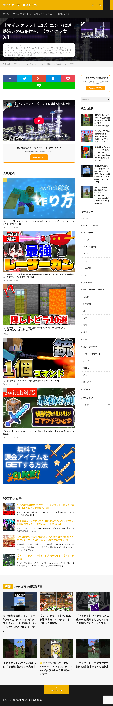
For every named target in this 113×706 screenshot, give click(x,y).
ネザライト (54, 48)
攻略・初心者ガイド (92, 354)
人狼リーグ (88, 282)
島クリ (39, 52)
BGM (85, 218)
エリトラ (30, 48)
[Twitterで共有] (24, 78)
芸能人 (86, 368)
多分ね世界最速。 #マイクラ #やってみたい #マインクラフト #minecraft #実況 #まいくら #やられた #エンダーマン (102, 174)
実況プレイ (27, 52)
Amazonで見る (39, 157)
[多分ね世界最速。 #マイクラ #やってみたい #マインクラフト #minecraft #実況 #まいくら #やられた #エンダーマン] (87, 171)
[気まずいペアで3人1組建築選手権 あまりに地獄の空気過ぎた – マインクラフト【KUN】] (87, 136)
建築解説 (51, 52)
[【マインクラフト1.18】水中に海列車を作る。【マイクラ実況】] (9, 560)
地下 (85, 311)
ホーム (6, 13)
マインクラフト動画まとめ (30, 700)
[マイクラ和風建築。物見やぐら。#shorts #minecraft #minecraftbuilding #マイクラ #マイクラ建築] (87, 192)
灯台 (13, 55)
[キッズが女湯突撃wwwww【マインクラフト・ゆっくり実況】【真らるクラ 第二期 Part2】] (9, 509)
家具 (34, 52)
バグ (85, 261)
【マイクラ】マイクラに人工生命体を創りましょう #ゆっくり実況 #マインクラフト (92, 619)
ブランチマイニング (19, 50)
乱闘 (85, 275)
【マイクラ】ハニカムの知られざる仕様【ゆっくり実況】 (19, 664)
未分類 (86, 361)
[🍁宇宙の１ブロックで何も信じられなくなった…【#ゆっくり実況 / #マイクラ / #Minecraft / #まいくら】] (9, 525)
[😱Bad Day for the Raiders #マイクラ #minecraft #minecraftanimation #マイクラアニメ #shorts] (87, 152)
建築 (45, 52)
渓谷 (9, 55)
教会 (57, 52)
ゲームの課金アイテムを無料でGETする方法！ (33, 13)
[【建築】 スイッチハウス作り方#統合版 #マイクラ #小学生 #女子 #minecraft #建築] (87, 120)
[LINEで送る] (39, 85)
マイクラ (32, 50)
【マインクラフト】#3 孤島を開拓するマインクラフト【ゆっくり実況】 (55, 619)
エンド (37, 48)
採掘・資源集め (90, 346)
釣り (85, 375)
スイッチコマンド (11, 227)
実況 (20, 45)
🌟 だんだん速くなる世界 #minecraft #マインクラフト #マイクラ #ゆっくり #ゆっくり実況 (56, 668)
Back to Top (56, 690)
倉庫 (66, 50)
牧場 (18, 55)
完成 (20, 52)
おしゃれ (14, 48)
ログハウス (53, 50)
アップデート (89, 232)
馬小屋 (29, 55)
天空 (85, 318)
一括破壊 (87, 268)
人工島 (61, 50)
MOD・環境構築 (90, 225)
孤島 (15, 52)
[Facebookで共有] (10, 78)
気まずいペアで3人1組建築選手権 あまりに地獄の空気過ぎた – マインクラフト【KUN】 (102, 136)
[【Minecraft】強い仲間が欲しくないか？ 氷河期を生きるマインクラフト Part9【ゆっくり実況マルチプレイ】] (9, 541)
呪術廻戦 (87, 304)
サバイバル (45, 48)
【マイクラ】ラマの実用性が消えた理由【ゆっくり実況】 (92, 664)
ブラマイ (8, 50)
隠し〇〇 (8, 333)
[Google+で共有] (39, 78)
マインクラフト (42, 50)
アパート (22, 48)
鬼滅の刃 (87, 389)
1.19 (8, 48)
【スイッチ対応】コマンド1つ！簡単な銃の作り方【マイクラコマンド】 (32, 381)
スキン (86, 254)
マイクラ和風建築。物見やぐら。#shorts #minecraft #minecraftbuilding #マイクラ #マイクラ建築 (102, 195)
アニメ (86, 239)
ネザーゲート (65, 48)
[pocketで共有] (68, 78)
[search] (108, 99)
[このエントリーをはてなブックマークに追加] (53, 78)
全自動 (86, 297)
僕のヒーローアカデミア (94, 289)
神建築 (23, 55)
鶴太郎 (35, 55)
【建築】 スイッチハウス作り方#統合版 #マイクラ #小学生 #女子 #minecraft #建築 (102, 120)
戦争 (85, 339)
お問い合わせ (63, 13)
